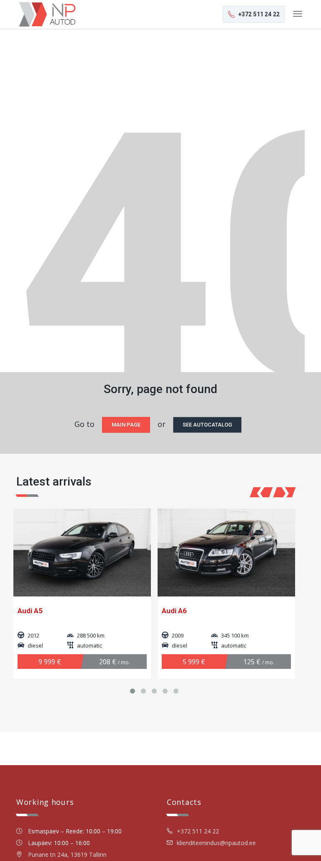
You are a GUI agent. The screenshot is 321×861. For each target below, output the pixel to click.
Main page (126, 425)
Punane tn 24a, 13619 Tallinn (67, 854)
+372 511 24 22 (198, 831)
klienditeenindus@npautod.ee (216, 843)
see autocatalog (207, 425)
